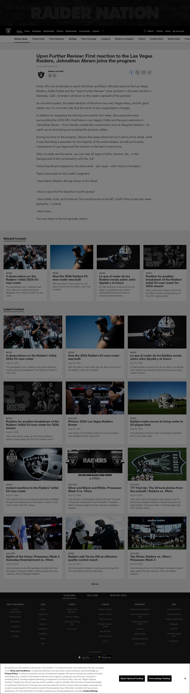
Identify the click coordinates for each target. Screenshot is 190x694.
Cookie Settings (90, 691)
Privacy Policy (11, 673)
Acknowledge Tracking (159, 678)
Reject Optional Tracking (132, 678)
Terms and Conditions (20, 671)
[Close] (185, 678)
